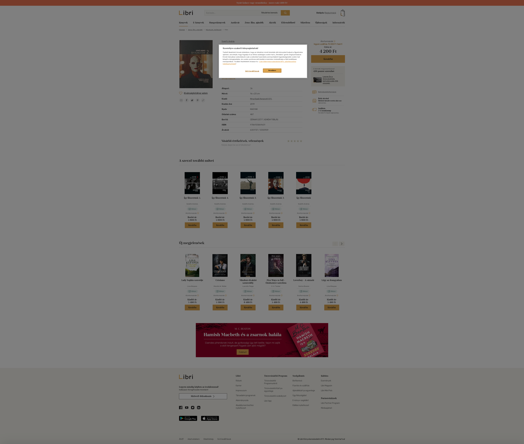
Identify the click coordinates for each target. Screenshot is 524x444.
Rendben (272, 70)
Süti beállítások (252, 71)
